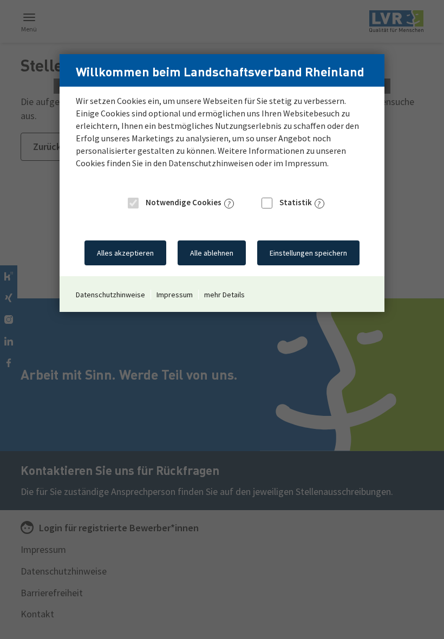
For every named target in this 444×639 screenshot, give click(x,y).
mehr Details (224, 294)
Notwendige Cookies (182, 202)
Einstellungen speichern (308, 253)
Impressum (174, 294)
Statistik (295, 202)
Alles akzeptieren (125, 253)
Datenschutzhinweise (110, 294)
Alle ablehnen (211, 253)
